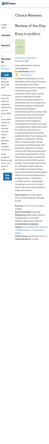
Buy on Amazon (26, 75)
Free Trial (7, 176)
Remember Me (6, 60)
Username (5, 35)
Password (5, 45)
